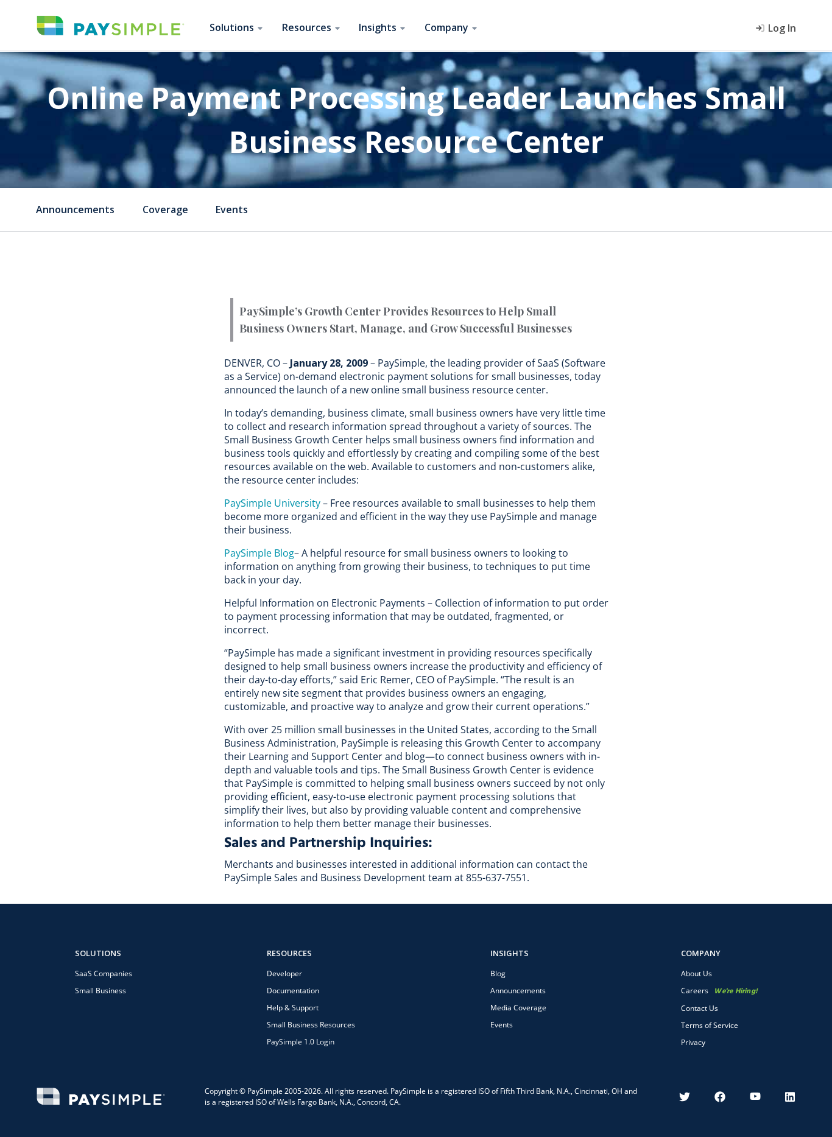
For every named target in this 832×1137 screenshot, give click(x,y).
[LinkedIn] (790, 1096)
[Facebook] (719, 1096)
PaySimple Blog (259, 553)
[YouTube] (755, 1096)
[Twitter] (684, 1096)
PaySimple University (272, 503)
